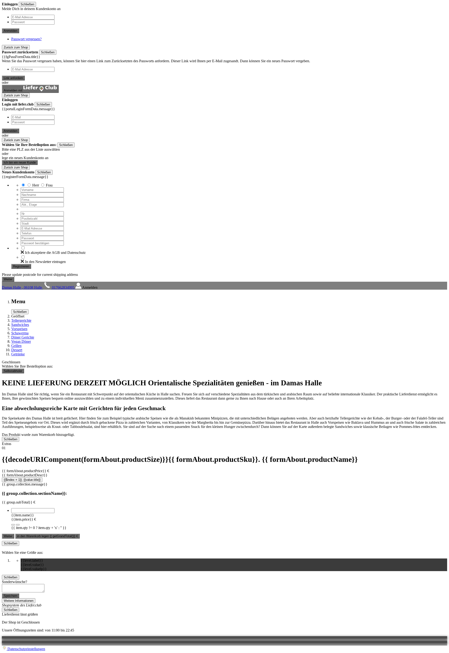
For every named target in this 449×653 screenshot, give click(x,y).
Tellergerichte (21, 320)
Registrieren (21, 266)
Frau (49, 185)
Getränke (18, 354)
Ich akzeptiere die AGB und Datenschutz (55, 253)
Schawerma (20, 333)
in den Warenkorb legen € (47, 536)
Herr (35, 185)
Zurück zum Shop (16, 47)
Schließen (27, 4)
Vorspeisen (19, 329)
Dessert (16, 350)
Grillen (16, 346)
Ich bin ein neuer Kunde (20, 162)
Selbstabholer (13, 371)
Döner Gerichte (22, 337)
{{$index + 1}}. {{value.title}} (22, 480)
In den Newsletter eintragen (45, 262)
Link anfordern (13, 78)
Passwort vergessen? (26, 39)
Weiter (8, 536)
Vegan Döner (21, 341)
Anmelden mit (13, 90)
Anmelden (10, 31)
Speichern (10, 596)
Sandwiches (20, 325)
